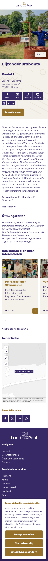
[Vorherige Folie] (3, 34)
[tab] (40, 54)
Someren (6, 495)
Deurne (6, 483)
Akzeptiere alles (24, 534)
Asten (5, 479)
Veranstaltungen (10, 454)
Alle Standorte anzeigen (14, 328)
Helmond (6, 475)
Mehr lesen (7, 206)
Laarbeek (6, 491)
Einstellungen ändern (24, 552)
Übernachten (8, 462)
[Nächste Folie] (45, 34)
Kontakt (6, 451)
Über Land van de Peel (13, 458)
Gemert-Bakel (9, 487)
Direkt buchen (13, 112)
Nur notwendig (24, 543)
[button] (24, 372)
